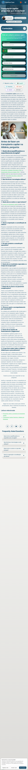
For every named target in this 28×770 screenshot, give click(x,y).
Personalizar (23, 767)
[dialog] (14, 763)
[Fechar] (24, 365)
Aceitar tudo (14, 767)
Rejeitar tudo (5, 767)
